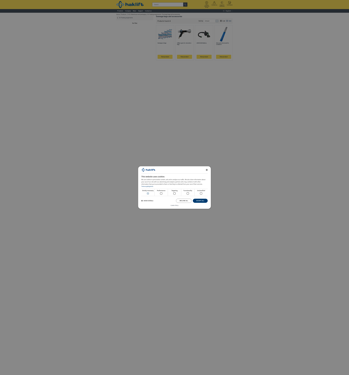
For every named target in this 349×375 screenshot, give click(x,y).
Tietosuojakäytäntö (147, 186)
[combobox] (207, 170)
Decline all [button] (184, 200)
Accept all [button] (200, 200)
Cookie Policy (174, 205)
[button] (147, 201)
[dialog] (174, 187)
